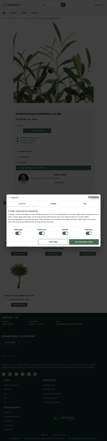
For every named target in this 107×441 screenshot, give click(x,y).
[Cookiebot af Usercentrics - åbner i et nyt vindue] (90, 197)
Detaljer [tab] (53, 203)
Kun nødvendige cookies (84, 242)
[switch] (42, 233)
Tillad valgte (53, 242)
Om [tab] (84, 203)
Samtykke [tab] (22, 203)
